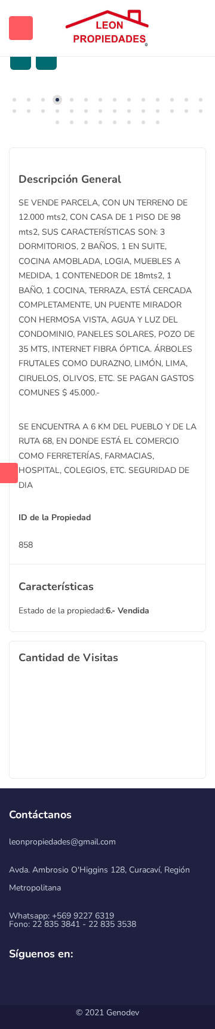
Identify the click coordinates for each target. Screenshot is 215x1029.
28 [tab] (200, 111)
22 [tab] (114, 111)
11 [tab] (157, 100)
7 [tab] (100, 100)
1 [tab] (14, 100)
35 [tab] (143, 122)
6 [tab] (86, 100)
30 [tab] (71, 122)
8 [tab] (114, 100)
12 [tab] (172, 100)
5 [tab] (71, 100)
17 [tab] (43, 111)
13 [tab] (186, 100)
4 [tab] (57, 100)
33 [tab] (114, 122)
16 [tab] (28, 111)
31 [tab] (86, 122)
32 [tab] (100, 122)
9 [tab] (129, 100)
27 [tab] (186, 111)
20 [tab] (86, 111)
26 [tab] (172, 111)
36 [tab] (157, 122)
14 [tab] (200, 100)
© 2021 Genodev (107, 1012)
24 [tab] (143, 111)
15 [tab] (14, 111)
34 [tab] (129, 122)
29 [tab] (57, 122)
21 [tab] (100, 111)
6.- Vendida (127, 610)
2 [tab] (28, 100)
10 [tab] (143, 100)
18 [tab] (57, 111)
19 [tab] (71, 111)
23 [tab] (129, 111)
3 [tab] (43, 100)
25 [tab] (157, 111)
